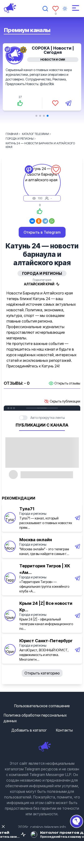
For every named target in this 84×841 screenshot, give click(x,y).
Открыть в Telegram (42, 232)
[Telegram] (45, 221)
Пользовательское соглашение (42, 705)
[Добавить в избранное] (55, 103)
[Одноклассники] (39, 221)
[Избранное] (55, 8)
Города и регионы (32, 513)
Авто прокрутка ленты (47, 418)
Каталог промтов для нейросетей (53, 50)
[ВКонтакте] (32, 221)
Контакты (64, 730)
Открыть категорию (42, 673)
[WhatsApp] (52, 221)
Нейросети (53, 59)
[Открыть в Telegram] (68, 103)
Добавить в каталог (29, 730)
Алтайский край (39, 284)
